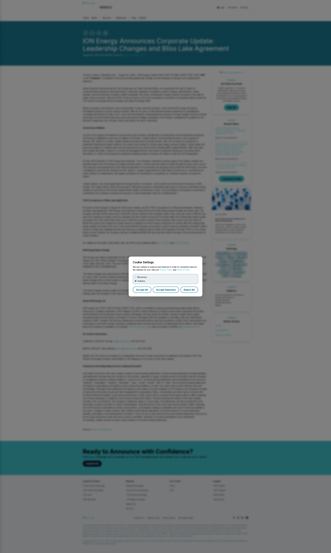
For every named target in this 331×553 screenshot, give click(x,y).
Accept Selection (166, 289)
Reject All (189, 289)
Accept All (142, 289)
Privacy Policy (166, 270)
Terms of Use (183, 270)
